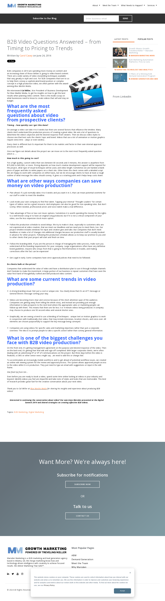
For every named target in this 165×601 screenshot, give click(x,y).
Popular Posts (145, 39)
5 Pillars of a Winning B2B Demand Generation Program (142, 75)
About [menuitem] (95, 5)
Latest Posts (121, 39)
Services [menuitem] (151, 5)
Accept (122, 591)
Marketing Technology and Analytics (134, 70)
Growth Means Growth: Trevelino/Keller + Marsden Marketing (141, 50)
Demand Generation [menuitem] (82, 559)
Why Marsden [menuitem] (79, 567)
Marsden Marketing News (142, 56)
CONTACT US (82, 516)
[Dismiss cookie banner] (130, 573)
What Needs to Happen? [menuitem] (132, 5)
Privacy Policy (49, 585)
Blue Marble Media (38, 388)
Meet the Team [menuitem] (110, 5)
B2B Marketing (20, 412)
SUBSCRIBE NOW (82, 484)
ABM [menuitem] (74, 555)
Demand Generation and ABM (144, 79)
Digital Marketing (36, 412)
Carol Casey (26, 55)
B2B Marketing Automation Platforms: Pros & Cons (141, 61)
